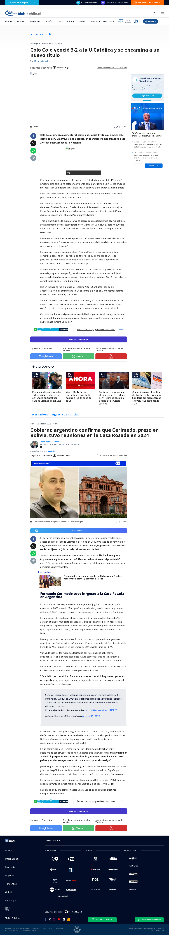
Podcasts (9, 21)
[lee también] (50, 581)
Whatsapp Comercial (103, 919)
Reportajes (10, 900)
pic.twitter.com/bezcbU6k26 (101, 710)
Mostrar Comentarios (78, 339)
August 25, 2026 (91, 716)
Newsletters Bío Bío (89, 2)
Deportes (58, 21)
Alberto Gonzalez (42, 61)
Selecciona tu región (18, 2)
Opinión (81, 21)
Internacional (34, 21)
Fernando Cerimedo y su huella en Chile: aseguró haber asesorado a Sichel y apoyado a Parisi (93, 577)
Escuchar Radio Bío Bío (148, 2)
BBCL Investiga (94, 21)
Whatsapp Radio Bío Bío (151, 919)
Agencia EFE (53, 451)
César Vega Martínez (49, 441)
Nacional (21, 21)
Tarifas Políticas (12, 918)
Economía (47, 21)
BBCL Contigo (109, 21)
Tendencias (70, 21)
